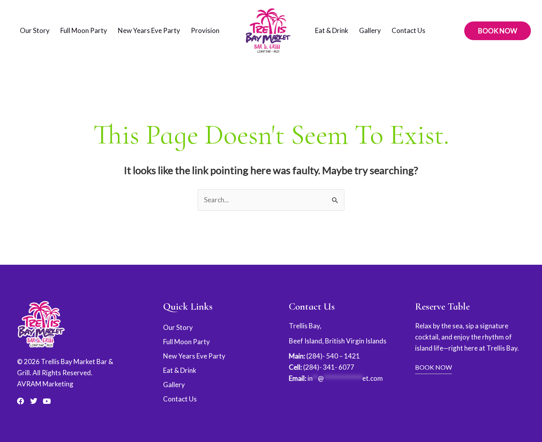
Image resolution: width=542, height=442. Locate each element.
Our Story (35, 30)
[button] (497, 30)
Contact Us (408, 30)
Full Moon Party (83, 30)
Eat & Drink (331, 30)
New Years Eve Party (149, 30)
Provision (205, 30)
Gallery (370, 30)
